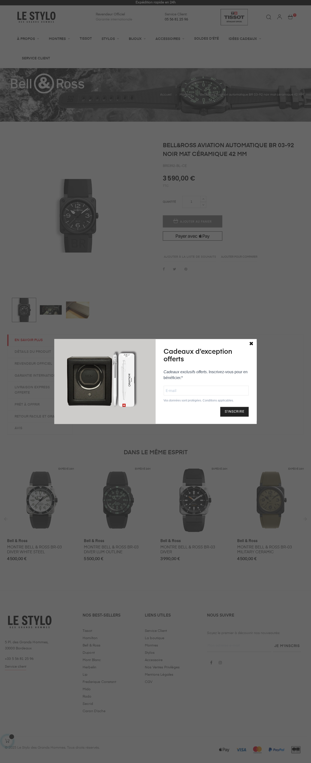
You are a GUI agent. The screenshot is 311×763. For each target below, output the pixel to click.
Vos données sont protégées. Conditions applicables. (199, 400)
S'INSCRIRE (234, 412)
